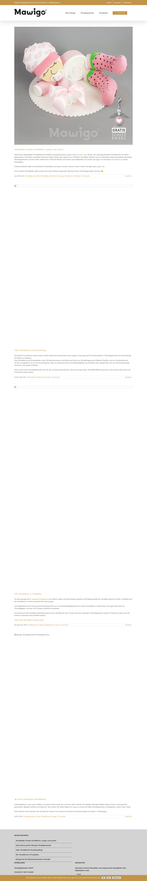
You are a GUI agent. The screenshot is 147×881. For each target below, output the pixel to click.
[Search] (131, 13)
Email (79, 874)
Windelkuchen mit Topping (36, 625)
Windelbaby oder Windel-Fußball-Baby (37, 176)
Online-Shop (82, 155)
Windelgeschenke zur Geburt (32, 816)
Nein (108, 878)
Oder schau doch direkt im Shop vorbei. (29, 620)
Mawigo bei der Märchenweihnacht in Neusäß (33, 859)
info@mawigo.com (54, 2)
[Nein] (144, 878)
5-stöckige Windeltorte (39, 599)
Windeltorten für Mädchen (73, 176)
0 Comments (86, 176)
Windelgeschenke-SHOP (23, 868)
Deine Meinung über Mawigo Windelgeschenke (33, 845)
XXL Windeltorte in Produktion (28, 594)
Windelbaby (115, 159)
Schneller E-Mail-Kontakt (23, 872)
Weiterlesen (116, 878)
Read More (128, 176)
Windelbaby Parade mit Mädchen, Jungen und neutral (38, 149)
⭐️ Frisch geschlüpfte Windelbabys (30, 799)
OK (103, 878)
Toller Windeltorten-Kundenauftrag (30, 350)
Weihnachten (31, 377)
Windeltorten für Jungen (57, 176)
